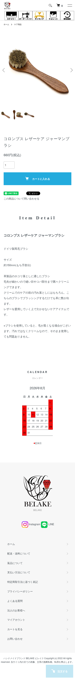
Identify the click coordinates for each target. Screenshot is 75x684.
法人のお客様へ (16, 610)
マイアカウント (16, 619)
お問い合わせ (15, 638)
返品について (15, 563)
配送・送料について (18, 553)
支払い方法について (18, 572)
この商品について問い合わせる (21, 198)
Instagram (34, 524)
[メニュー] (69, 5)
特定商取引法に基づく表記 (22, 582)
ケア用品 (17, 24)
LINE (51, 524)
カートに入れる (41, 179)
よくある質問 (15, 601)
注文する (63, 671)
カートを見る (15, 629)
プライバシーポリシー (20, 591)
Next (71, 70)
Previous (4, 70)
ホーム (6, 24)
